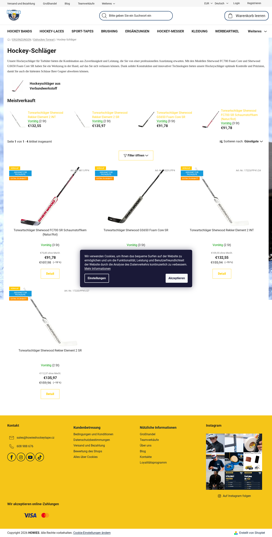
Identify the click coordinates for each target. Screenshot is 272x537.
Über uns (145, 445)
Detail (50, 273)
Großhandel (50, 3)
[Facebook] (11, 457)
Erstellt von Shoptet (252, 533)
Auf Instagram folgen (237, 496)
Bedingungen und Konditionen (93, 434)
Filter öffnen (136, 155)
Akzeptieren (176, 278)
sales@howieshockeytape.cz (35, 437)
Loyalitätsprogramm (153, 462)
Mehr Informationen (97, 268)
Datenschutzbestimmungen (91, 440)
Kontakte (146, 457)
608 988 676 (25, 446)
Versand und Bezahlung (21, 3)
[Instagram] (21, 457)
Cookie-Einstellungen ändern (92, 533)
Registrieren (254, 3)
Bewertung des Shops (87, 451)
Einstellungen (97, 278)
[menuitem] (20, 31)
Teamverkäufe (86, 3)
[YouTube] (30, 457)
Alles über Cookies (85, 457)
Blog (67, 3)
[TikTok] (39, 457)
